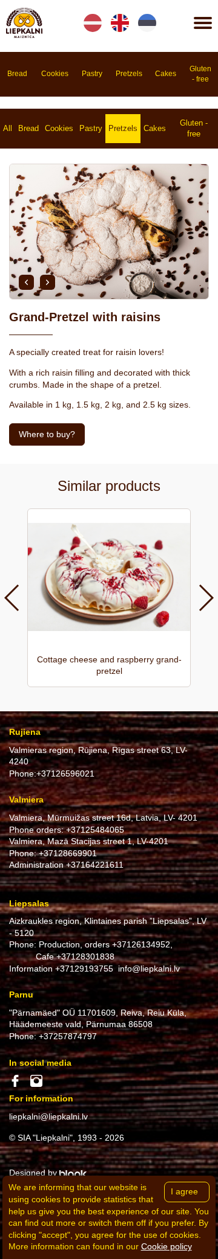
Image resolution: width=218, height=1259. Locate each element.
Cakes (155, 128)
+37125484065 (95, 830)
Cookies (59, 128)
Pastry (90, 128)
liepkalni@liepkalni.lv (48, 1116)
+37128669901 (68, 853)
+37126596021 (65, 773)
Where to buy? (47, 434)
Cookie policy (166, 1246)
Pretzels (122, 128)
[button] (26, 282)
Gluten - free (194, 128)
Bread (28, 128)
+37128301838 (85, 956)
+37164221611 (95, 865)
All (7, 128)
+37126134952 (141, 944)
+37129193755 (84, 968)
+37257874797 (68, 1036)
